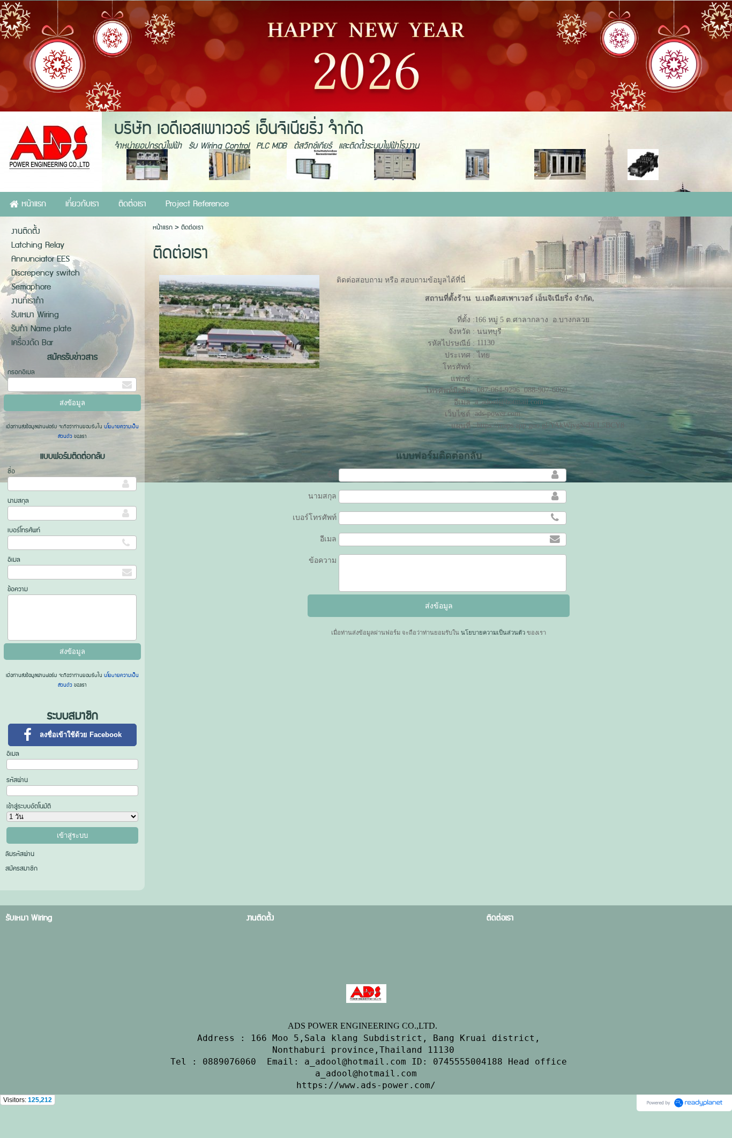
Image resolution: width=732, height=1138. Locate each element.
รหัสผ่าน (17, 780)
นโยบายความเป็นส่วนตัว (493, 632)
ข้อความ (18, 589)
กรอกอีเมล (21, 372)
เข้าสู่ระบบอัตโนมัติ (28, 806)
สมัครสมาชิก (21, 868)
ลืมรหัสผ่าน (19, 854)
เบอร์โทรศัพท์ (24, 530)
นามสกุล (18, 501)
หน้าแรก (163, 227)
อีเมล (14, 560)
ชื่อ (11, 471)
